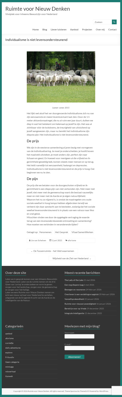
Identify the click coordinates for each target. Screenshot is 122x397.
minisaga (9, 366)
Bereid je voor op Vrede (75, 308)
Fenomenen (45, 232)
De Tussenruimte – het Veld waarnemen (52, 250)
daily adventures (13, 347)
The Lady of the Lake (74, 280)
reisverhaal (10, 371)
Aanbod (74, 29)
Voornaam (69, 332)
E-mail (68, 344)
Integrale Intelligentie (74, 313)
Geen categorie (12, 362)
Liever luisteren (59, 29)
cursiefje (9, 343)
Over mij (100, 29)
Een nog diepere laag (74, 285)
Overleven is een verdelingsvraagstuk (82, 294)
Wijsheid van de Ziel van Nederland (72, 258)
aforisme (72, 240)
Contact (112, 29)
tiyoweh (9, 376)
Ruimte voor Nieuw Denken (37, 8)
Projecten (87, 29)
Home (35, 29)
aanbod (8, 333)
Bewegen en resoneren (75, 289)
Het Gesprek (61, 232)
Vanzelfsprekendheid (74, 299)
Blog (44, 29)
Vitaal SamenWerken (82, 232)
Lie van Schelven (38, 240)
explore (8, 352)
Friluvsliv (9, 357)
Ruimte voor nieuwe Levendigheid (80, 303)
